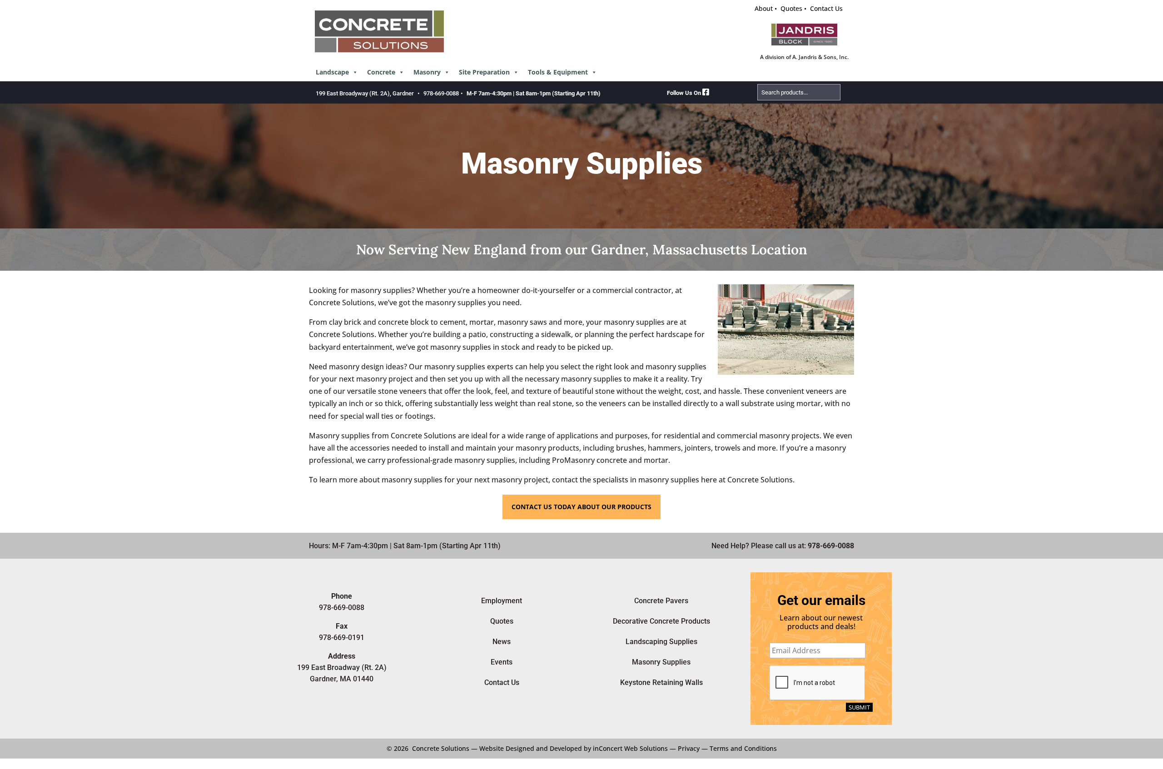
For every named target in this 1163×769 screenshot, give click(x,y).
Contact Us (826, 8)
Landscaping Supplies (661, 641)
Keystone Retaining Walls (661, 682)
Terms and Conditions (743, 748)
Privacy (689, 748)
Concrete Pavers (661, 600)
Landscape (332, 72)
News (501, 641)
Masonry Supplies (661, 662)
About (764, 8)
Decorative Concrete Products (661, 621)
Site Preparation (484, 72)
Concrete (381, 72)
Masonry (427, 72)
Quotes (791, 8)
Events (501, 662)
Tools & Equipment (558, 72)
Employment (501, 600)
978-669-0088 (441, 93)
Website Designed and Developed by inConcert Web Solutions (573, 748)
